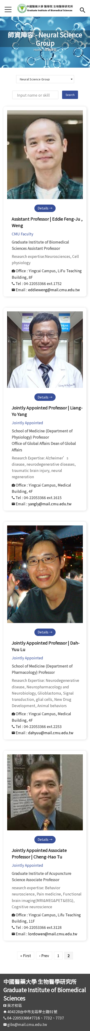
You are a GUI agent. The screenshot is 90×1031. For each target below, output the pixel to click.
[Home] (45, 8)
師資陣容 (51, 49)
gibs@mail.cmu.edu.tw (27, 1024)
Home (38, 49)
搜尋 (82, 9)
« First (25, 955)
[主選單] (8, 9)
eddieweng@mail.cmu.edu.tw (54, 289)
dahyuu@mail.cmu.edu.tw (50, 732)
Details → (45, 208)
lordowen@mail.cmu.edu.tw (52, 933)
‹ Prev (44, 955)
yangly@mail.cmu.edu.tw (50, 503)
